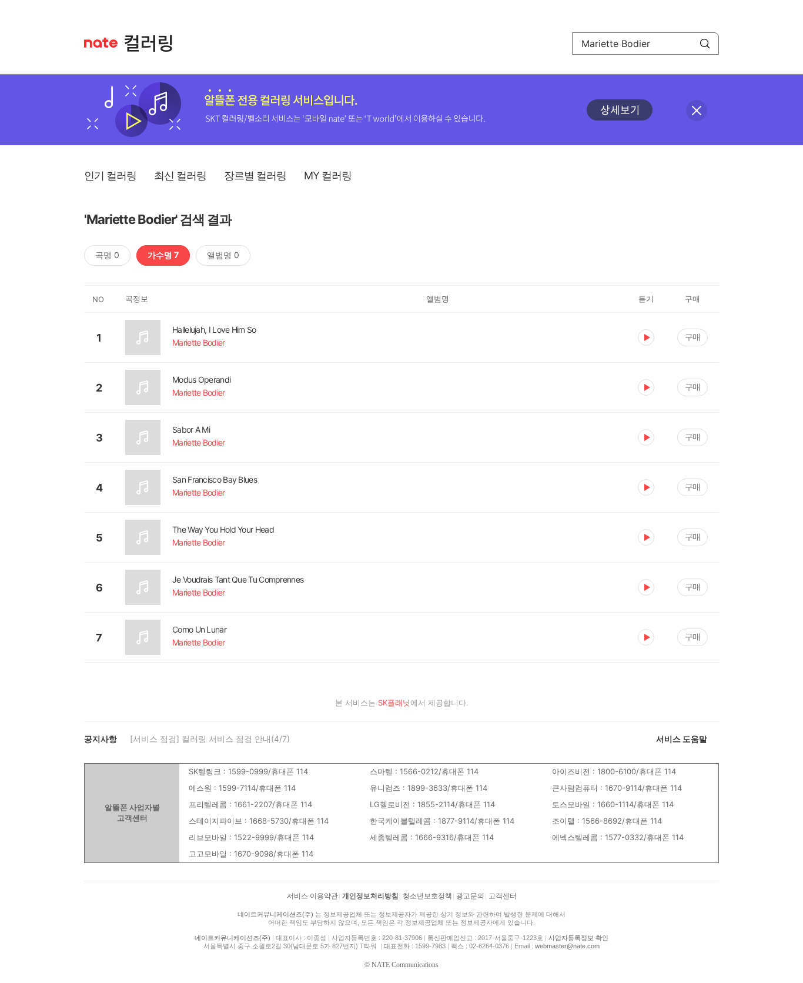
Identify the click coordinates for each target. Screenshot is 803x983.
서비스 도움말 (681, 739)
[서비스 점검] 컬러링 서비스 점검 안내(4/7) (210, 739)
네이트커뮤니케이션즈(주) (275, 914)
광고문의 (470, 896)
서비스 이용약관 (312, 896)
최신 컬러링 (180, 175)
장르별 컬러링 (255, 175)
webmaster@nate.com (567, 945)
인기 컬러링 (110, 175)
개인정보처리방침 (370, 896)
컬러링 (154, 43)
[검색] (704, 43)
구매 (692, 337)
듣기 (646, 337)
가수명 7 (163, 255)
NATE (101, 43)
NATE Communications (405, 965)
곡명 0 (107, 255)
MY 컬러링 (328, 175)
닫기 (696, 110)
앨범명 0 (223, 255)
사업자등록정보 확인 (578, 937)
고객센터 (503, 896)
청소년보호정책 (427, 896)
